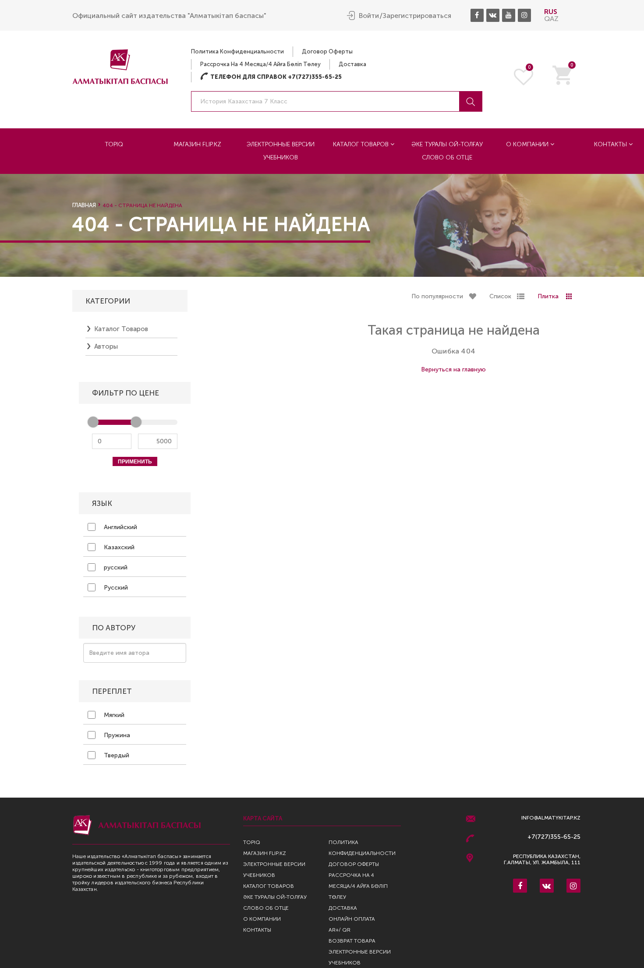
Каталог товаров (361, 144)
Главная (84, 205)
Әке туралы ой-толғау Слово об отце (447, 151)
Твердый (115, 755)
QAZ (551, 18)
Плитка (548, 296)
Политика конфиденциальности (237, 51)
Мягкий (113, 715)
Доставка (352, 64)
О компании (528, 144)
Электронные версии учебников (281, 151)
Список (500, 296)
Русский (115, 587)
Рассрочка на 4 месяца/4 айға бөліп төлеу (260, 64)
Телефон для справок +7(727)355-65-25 (271, 77)
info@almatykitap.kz (550, 818)
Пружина (116, 735)
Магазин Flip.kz (197, 144)
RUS (550, 11)
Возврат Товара (352, 941)
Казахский (118, 547)
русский (114, 567)
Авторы (106, 346)
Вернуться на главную (453, 369)
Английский (119, 527)
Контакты (257, 930)
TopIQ (114, 144)
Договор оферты (327, 51)
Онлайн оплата (352, 919)
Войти (369, 16)
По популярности (437, 296)
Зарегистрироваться (416, 16)
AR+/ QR (339, 930)
